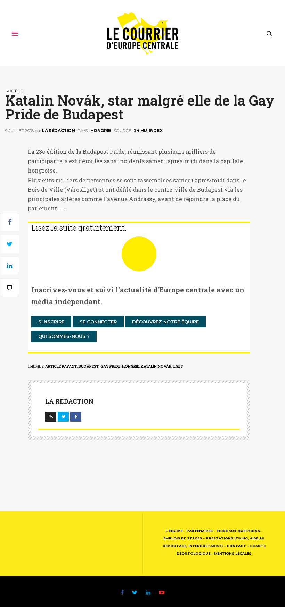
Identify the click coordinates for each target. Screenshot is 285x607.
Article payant (61, 366)
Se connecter (98, 321)
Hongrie (100, 130)
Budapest (89, 366)
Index (155, 130)
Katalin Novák (156, 366)
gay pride (110, 366)
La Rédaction (58, 130)
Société (14, 90)
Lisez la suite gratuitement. (79, 228)
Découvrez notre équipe (165, 321)
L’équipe (173, 531)
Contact (236, 546)
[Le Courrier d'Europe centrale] (142, 33)
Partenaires (199, 531)
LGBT (178, 366)
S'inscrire (51, 321)
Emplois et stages (182, 538)
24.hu (140, 130)
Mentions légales (232, 553)
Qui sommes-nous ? (64, 336)
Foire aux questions (238, 531)
